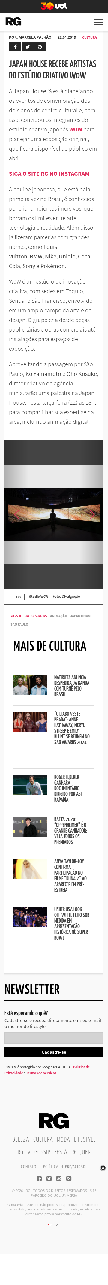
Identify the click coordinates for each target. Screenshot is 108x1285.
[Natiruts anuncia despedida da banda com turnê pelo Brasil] (30, 693)
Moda (63, 1140)
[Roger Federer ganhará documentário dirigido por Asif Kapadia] (30, 793)
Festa (61, 1152)
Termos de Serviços (41, 1073)
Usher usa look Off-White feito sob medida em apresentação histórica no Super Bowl (71, 924)
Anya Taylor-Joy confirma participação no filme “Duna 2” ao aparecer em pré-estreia (70, 876)
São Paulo (19, 624)
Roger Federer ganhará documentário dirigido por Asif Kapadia (68, 789)
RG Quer (81, 1152)
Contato (28, 1167)
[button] (92, 514)
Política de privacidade (65, 1167)
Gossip (42, 1152)
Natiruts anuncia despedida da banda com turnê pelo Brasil (71, 686)
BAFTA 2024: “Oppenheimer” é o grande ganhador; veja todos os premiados (70, 831)
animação (58, 616)
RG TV (24, 1152)
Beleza (20, 1140)
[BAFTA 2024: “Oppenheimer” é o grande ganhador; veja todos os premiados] (30, 835)
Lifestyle (85, 1140)
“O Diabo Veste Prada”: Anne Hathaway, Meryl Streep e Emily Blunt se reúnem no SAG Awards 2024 (72, 728)
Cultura (89, 37)
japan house (81, 616)
